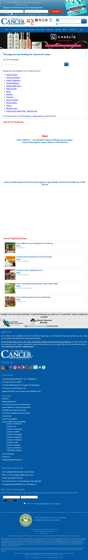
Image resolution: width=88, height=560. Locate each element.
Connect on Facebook (14, 429)
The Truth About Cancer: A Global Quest (16, 404)
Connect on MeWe (13, 432)
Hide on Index (11, 89)
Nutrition (9, 94)
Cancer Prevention (13, 78)
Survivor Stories (12, 100)
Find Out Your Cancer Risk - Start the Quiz (21, 111)
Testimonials (6, 416)
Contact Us (28, 557)
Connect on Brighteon (14, 437)
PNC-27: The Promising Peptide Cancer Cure (17, 475)
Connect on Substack (14, 424)
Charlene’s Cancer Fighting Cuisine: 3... (30, 270)
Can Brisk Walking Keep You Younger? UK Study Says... (21, 385)
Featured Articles (12, 83)
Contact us (6, 457)
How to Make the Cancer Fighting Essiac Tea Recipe (34, 243)
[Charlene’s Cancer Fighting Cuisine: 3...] (10, 279)
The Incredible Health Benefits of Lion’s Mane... (18, 472)
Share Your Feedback (9, 419)
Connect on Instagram (14, 434)
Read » (18, 246)
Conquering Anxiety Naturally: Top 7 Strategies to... (20, 379)
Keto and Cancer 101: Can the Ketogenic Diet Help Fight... (22, 481)
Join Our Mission (8, 454)
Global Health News (13, 86)
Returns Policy (44, 533)
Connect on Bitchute (13, 448)
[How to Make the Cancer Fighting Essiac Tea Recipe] (10, 252)
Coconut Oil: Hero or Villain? (12, 382)
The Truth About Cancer (13, 22)
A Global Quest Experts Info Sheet (14, 410)
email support (37, 116)
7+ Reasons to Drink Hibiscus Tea (14, 388)
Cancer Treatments (13, 80)
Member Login (11, 108)
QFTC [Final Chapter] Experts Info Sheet (16, 413)
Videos (9, 106)
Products (9, 97)
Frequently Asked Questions (12, 460)
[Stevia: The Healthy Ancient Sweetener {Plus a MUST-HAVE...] (10, 293)
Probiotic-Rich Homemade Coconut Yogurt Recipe (34, 257)
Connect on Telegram (14, 440)
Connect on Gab (12, 442)
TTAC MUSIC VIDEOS (13, 450)
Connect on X (11, 426)
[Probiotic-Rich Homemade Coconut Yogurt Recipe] (10, 266)
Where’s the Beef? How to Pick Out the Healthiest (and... (21, 391)
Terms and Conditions (30, 14)
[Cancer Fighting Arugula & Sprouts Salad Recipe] (10, 306)
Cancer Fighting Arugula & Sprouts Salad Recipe (33, 297)
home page (26, 116)
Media (45, 136)
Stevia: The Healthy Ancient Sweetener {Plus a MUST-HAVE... (37, 284)
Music (8, 92)
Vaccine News (11, 103)
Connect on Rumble (13, 445)
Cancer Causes (11, 75)
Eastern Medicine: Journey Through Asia (16, 407)
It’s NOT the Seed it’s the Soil (12, 478)
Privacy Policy (43, 14)
